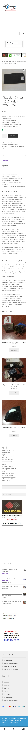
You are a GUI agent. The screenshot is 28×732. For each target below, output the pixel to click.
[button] (24, 70)
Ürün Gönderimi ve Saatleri (11, 669)
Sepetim (6, 691)
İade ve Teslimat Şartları (10, 666)
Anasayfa (6, 682)
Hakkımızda (7, 685)
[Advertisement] (14, 25)
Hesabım (6, 688)
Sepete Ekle (13, 135)
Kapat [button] (3, 724)
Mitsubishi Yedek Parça (14, 61)
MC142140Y (16, 146)
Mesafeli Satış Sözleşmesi (11, 663)
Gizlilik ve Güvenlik (9, 660)
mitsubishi (21, 146)
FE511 (11, 146)
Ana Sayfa (6, 61)
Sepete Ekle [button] (14, 350)
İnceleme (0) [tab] (5, 160)
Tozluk (3, 148)
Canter (7, 146)
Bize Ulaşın (7, 694)
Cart (22, 728)
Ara (14, 729)
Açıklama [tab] (4, 156)
